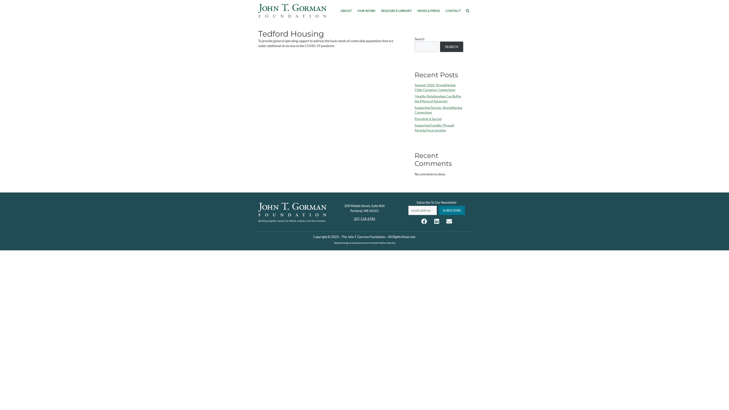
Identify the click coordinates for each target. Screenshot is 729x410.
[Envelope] (449, 221)
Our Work (366, 11)
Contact (453, 11)
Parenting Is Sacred (428, 119)
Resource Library (396, 11)
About (346, 11)
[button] (468, 11)
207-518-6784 (364, 219)
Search (419, 39)
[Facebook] (424, 221)
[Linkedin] (436, 221)
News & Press (428, 11)
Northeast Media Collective (381, 242)
